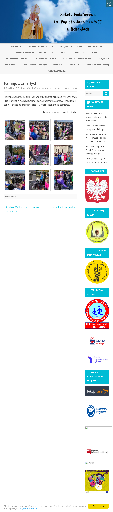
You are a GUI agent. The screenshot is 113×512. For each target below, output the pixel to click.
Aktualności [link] (17, 46)
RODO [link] (79, 46)
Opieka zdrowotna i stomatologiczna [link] (34, 52)
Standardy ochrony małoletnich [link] (76, 59)
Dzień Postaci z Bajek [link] (63, 207)
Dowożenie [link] (75, 65)
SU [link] (53, 46)
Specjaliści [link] (65, 46)
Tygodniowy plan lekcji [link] (98, 65)
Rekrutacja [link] (58, 65)
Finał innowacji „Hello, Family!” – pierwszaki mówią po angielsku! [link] (96, 150)
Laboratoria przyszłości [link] (35, 65)
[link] (109, 3)
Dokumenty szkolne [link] (44, 59)
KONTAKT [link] (63, 52)
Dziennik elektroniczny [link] (17, 59)
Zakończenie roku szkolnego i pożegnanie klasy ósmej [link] (96, 117)
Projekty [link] (103, 59)
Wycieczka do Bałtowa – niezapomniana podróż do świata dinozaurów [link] (97, 138)
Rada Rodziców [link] (95, 46)
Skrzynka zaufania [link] (56, 71)
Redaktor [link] (10, 88)
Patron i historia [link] (37, 46)
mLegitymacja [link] (10, 65)
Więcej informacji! (28, 508)
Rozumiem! (98, 506)
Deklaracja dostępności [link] (85, 52)
